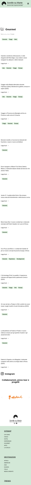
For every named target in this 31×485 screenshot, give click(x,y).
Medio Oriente (8, 471)
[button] (2, 397)
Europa (20, 68)
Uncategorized (20, 259)
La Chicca (7, 447)
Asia (5, 465)
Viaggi (10, 39)
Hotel (6, 439)
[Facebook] (17, 423)
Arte (3, 68)
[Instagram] (14, 423)
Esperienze (12, 259)
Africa (6, 460)
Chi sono (7, 434)
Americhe (7, 462)
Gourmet (4, 39)
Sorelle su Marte (14, 2)
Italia (15, 39)
